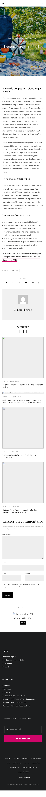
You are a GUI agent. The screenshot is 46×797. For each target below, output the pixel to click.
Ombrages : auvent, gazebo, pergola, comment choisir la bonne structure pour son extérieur (21, 401)
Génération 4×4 (14, 767)
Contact (5, 667)
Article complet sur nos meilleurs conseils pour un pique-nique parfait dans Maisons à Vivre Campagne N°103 (21, 256)
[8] (23, 482)
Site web (27, 573)
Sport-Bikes (36, 763)
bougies (11, 238)
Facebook (6, 686)
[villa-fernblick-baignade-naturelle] (23, 357)
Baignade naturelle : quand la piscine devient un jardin (22, 386)
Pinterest (6, 692)
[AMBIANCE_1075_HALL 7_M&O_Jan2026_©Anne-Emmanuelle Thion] (23, 428)
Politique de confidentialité (13, 660)
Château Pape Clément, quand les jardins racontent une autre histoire (19, 511)
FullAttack (25, 758)
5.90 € (23, 622)
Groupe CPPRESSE (33, 784)
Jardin (4, 506)
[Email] (33, 283)
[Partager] (6, 283)
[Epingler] (19, 283)
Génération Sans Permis (29, 767)
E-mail (4, 573)
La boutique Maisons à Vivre (14, 696)
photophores (13, 241)
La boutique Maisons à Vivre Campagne (18, 699)
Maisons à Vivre (22, 35)
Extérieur (11, 38)
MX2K (8, 763)
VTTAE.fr (16, 758)
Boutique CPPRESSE (23, 772)
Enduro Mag (17, 763)
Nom (4, 563)
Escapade (8, 758)
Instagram (6, 689)
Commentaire (7, 534)
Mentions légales (9, 657)
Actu (4, 451)
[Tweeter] (13, 283)
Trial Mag (27, 763)
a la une (15, 270)
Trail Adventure (36, 758)
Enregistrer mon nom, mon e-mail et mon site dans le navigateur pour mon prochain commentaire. (20, 585)
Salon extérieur (30, 38)
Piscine (5, 381)
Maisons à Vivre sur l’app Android (16, 706)
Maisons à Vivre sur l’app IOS (14, 703)
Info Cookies (7, 663)
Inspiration (20, 38)
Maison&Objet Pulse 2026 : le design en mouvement (19, 456)
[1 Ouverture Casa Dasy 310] (23, 393)
